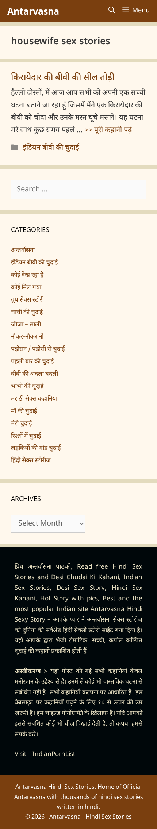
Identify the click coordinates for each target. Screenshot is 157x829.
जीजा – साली (26, 325)
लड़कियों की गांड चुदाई (36, 448)
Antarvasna (33, 11)
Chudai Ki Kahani (92, 578)
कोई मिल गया (26, 288)
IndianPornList (53, 754)
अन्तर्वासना (23, 251)
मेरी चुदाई (21, 424)
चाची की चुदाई (27, 313)
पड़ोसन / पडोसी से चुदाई (38, 349)
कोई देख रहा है (27, 275)
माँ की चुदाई (24, 412)
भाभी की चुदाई (27, 387)
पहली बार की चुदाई (32, 362)
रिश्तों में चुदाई (26, 436)
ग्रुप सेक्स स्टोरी (27, 300)
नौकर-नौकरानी (27, 337)
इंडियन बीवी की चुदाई (51, 148)
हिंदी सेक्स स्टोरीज (31, 461)
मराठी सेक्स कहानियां (34, 399)
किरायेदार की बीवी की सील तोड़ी (62, 78)
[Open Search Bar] (112, 11)
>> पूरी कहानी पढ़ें (108, 130)
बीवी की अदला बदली (34, 374)
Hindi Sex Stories (108, 817)
